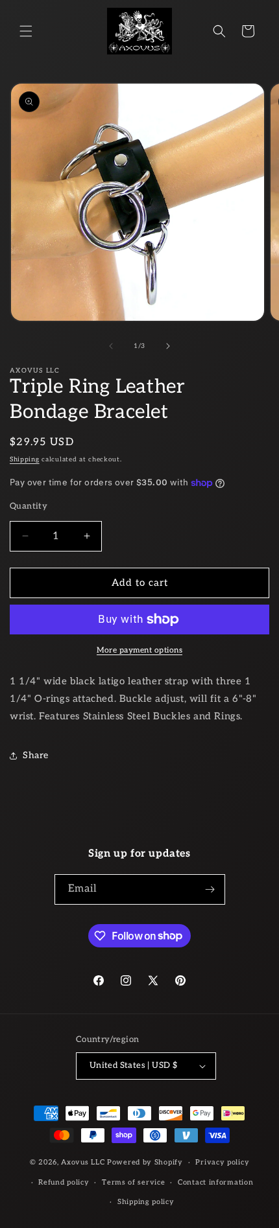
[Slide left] (111, 346)
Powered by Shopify (145, 1162)
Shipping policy (146, 1202)
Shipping (25, 459)
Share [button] (36, 755)
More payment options (139, 650)
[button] (26, 31)
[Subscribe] (210, 889)
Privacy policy (222, 1162)
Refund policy (63, 1182)
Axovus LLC (82, 1162)
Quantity (28, 506)
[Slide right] (168, 346)
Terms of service (133, 1182)
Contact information (215, 1182)
